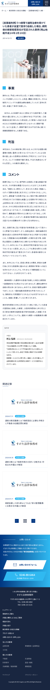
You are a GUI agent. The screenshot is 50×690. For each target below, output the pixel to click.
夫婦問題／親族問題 (10, 666)
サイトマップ (6, 675)
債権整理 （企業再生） (32, 646)
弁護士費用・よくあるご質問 (12, 617)
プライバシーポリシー (31, 675)
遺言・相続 (28, 662)
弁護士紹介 (7, 625)
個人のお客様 (7, 655)
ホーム (4, 10)
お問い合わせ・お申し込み (12, 637)
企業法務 (6, 646)
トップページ (7, 610)
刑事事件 (6, 662)
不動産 (5, 658)
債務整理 (28, 666)
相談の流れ (7, 621)
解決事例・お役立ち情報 (17, 10)
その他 (5, 650)
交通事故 (28, 658)
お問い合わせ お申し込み (35, 3)
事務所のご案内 (8, 614)
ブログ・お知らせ (8, 633)
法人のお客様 (7, 642)
